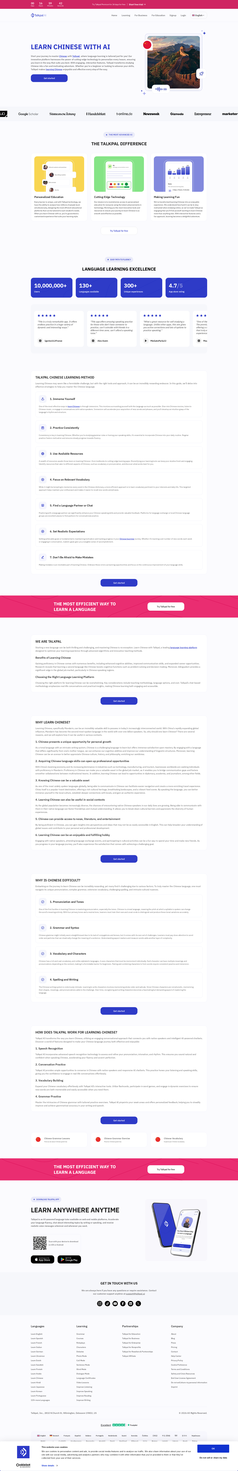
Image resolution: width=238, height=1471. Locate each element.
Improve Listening (84, 1387)
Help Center (176, 1356)
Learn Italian (36, 1347)
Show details (48, 1465)
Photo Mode (81, 1356)
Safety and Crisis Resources (183, 1373)
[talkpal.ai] (38, 15)
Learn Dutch (36, 1360)
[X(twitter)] (138, 1303)
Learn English (36, 1334)
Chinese (63, 56)
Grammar (80, 1334)
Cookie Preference (179, 1365)
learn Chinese (74, 406)
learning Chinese (54, 69)
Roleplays (80, 1343)
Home (114, 15)
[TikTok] (107, 1303)
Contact (174, 1351)
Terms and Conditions (180, 1369)
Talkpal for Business (131, 1338)
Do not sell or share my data (213, 1457)
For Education (158, 15)
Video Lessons (82, 1382)
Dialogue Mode (82, 1373)
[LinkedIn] (130, 1303)
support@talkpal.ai (135, 1293)
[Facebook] (123, 1303)
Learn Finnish (36, 1369)
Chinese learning (127, 539)
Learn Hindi (36, 1382)
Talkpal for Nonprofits (131, 1347)
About (173, 1334)
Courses (79, 1338)
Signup (173, 15)
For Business (141, 15)
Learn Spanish (37, 1338)
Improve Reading (83, 1395)
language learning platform (183, 647)
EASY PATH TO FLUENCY (120, 259)
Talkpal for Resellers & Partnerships (137, 1351)
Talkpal (76, 56)
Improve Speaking (84, 1391)
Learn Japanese (37, 1387)
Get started (49, 78)
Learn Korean (36, 1391)
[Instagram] (99, 1303)
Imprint (174, 1387)
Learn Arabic (36, 1373)
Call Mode (80, 1360)
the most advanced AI (120, 134)
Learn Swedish (37, 1365)
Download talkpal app (47, 1199)
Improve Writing (83, 1400)
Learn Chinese (37, 1378)
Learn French (36, 1343)
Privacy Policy (177, 1360)
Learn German (37, 1351)
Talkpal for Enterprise (131, 1343)
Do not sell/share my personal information (189, 1382)
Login (183, 15)
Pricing (174, 1347)
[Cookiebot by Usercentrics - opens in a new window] (23, 1466)
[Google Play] (69, 1259)
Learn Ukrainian (38, 1356)
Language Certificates (85, 1378)
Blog (173, 1338)
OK (213, 1448)
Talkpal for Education (131, 1334)
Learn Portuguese (38, 1395)
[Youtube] (115, 1303)
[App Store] (42, 1259)
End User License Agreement (183, 1378)
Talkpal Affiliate (129, 1356)
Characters (81, 1347)
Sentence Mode (83, 1365)
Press (173, 1343)
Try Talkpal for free (119, 230)
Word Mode (81, 1369)
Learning (126, 15)
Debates (80, 1351)
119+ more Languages (40, 1400)
